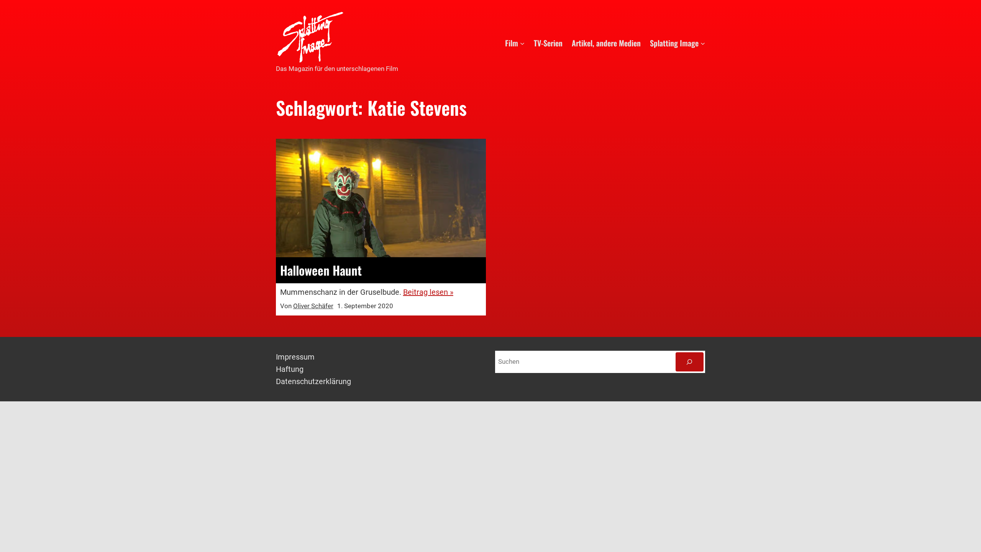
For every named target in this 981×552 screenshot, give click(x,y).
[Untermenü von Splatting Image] (702, 43)
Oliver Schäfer (313, 306)
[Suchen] (690, 362)
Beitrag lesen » (428, 292)
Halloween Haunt (321, 270)
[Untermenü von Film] (522, 43)
